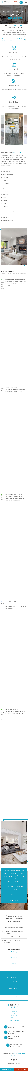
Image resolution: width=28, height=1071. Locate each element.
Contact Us (14, 1016)
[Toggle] (2, 927)
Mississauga (14, 952)
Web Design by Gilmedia (14, 1063)
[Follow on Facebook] (11, 1060)
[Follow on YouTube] (17, 1060)
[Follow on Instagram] (14, 1060)
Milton (12, 41)
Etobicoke (5, 41)
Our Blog (14, 1014)
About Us (14, 1011)
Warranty (14, 1018)
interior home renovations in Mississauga (13, 39)
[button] (26, 2)
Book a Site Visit (14, 1020)
